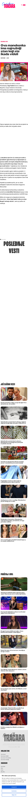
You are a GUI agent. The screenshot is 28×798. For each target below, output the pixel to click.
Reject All (14, 794)
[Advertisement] (14, 25)
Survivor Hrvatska (6, 758)
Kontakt (3, 766)
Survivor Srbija (5, 759)
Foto (2, 770)
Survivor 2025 (4, 756)
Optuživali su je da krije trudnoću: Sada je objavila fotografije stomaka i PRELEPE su (13, 422)
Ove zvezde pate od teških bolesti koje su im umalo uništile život (13, 540)
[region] (14, 785)
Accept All (14, 787)
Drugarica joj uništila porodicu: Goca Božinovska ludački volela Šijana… (12, 632)
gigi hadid (3, 239)
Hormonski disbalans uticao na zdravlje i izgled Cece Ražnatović (13, 612)
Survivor (3, 754)
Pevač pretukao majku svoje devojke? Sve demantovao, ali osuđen (13, 403)
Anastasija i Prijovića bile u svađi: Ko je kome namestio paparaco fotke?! (12, 708)
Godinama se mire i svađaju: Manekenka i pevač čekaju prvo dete (13, 501)
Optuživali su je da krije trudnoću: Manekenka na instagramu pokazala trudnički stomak (12, 442)
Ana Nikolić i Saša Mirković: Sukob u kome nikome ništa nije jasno (13, 670)
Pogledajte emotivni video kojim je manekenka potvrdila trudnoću (11, 481)
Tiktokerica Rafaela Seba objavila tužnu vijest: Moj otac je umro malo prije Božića (13, 593)
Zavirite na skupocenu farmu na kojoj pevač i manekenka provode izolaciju (12, 462)
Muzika (3, 771)
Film (2, 768)
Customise (14, 791)
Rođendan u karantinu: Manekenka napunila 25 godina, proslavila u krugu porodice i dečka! (12, 521)
